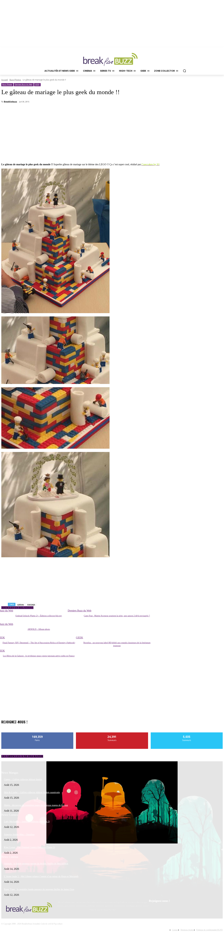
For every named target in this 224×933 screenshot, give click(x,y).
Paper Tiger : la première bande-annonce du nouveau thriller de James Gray (39, 889)
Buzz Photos (15, 79)
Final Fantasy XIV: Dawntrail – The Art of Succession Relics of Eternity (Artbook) (39, 642)
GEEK (37, 84)
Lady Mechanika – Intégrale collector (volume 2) (27, 821)
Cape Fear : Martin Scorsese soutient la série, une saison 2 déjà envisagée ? (117, 615)
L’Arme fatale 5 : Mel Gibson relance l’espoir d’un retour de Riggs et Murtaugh (41, 876)
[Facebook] (152, 909)
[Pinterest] (160, 909)
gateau (20, 604)
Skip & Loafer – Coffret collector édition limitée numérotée (32, 792)
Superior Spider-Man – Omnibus (19, 834)
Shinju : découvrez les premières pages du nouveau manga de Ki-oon (36, 805)
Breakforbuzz (10, 101)
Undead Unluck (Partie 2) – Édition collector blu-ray (38, 615)
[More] (152, 110)
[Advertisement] (26, 139)
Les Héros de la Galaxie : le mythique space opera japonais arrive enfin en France (39, 656)
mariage (31, 604)
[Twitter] (169, 909)
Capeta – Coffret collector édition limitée (23, 779)
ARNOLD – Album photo (39, 629)
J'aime (38, 733)
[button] (184, 71)
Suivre (112, 733)
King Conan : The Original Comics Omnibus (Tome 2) (29, 847)
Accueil (4, 79)
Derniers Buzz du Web (23, 84)
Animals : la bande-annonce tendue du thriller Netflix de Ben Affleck (36, 863)
